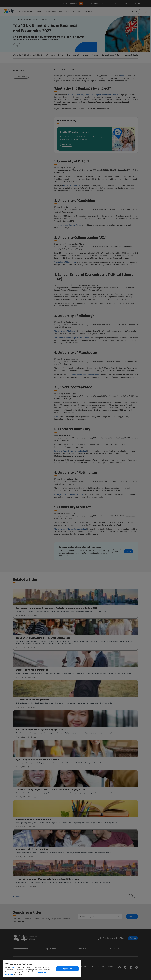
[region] (42, 968)
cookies (13, 967)
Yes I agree (67, 969)
